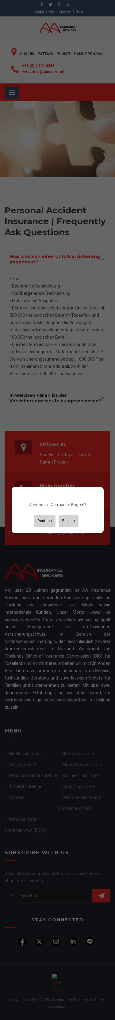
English (68, 521)
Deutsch (44, 521)
